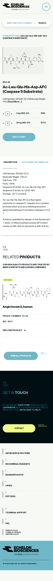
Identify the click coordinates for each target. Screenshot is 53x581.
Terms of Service (13, 532)
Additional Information (35, 162)
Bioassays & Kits (14, 475)
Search (42, 23)
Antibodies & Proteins (17, 453)
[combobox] (20, 23)
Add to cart (19, 137)
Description (10, 162)
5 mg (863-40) (22, 113)
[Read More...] (14, 102)
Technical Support (16, 513)
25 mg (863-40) (23, 123)
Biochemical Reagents (17, 464)
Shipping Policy (12, 534)
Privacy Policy (11, 530)
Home (6, 36)
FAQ (7, 523)
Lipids (8, 486)
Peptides (15, 36)
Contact (19, 428)
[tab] (10, 162)
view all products (21, 356)
